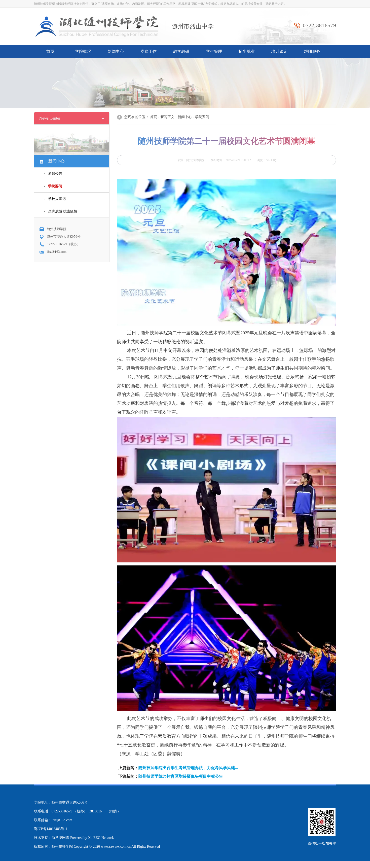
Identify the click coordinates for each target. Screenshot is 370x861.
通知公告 (55, 173)
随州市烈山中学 (192, 26)
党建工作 (148, 51)
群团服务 (312, 51)
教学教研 (181, 51)
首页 (50, 51)
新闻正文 (167, 117)
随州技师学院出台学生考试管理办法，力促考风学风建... (188, 768)
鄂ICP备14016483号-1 (50, 829)
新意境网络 (60, 838)
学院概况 (83, 51)
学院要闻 (202, 117)
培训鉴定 (279, 51)
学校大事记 (57, 199)
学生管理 (214, 51)
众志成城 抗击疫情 (62, 211)
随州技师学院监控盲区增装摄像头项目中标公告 (180, 776)
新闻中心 (116, 51)
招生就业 (247, 51)
